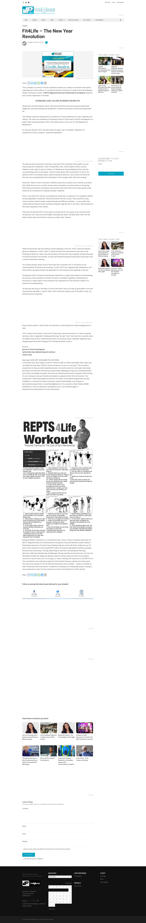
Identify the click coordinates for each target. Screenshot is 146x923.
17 (53, 899)
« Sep (49, 909)
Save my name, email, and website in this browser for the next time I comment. (47, 849)
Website (24, 841)
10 (53, 896)
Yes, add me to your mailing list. (33, 858)
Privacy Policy (77, 886)
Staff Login (107, 2)
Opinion (43, 20)
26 (60, 902)
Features (61, 20)
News (26, 20)
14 (66, 896)
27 (63, 902)
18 (56, 899)
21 (66, 899)
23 (50, 902)
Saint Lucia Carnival (73, 20)
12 (60, 896)
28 (66, 902)
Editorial (35, 20)
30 (50, 905)
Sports (52, 20)
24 (53, 902)
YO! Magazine (77, 876)
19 (60, 899)
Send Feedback (120, 2)
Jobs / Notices (86, 20)
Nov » (53, 909)
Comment (25, 808)
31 (53, 905)
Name (24, 826)
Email (113, 2)
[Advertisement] (93, 10)
